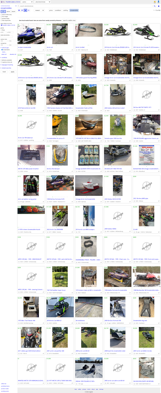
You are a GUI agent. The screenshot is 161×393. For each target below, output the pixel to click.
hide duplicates (6, 20)
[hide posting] (43, 50)
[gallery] (25, 10)
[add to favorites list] (19, 50)
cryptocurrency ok (7, 62)
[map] (28, 10)
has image (5, 16)
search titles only (7, 14)
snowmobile (6, 49)
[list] (19, 10)
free (3, 30)
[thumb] (22, 10)
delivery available (7, 60)
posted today (5, 18)
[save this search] (158, 6)
